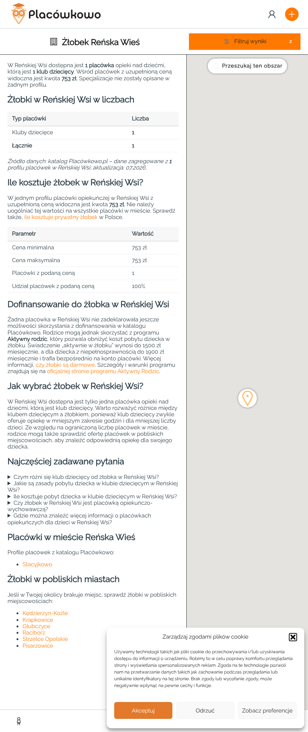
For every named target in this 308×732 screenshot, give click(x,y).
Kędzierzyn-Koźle (45, 613)
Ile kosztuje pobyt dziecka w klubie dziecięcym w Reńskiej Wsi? (95, 497)
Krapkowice (38, 619)
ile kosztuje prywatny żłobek (61, 217)
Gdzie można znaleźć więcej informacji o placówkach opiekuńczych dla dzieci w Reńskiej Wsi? (79, 519)
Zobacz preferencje (267, 710)
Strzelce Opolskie (45, 639)
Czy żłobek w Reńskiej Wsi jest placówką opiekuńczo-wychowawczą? (80, 506)
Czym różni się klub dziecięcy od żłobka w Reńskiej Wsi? (86, 477)
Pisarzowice (38, 645)
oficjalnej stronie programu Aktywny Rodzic (103, 371)
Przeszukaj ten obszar (252, 66)
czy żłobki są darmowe (65, 365)
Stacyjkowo (37, 564)
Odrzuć (205, 710)
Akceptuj (143, 710)
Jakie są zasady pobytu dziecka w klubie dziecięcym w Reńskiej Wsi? (93, 486)
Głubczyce (36, 626)
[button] (293, 637)
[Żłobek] (19, 721)
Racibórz (34, 632)
